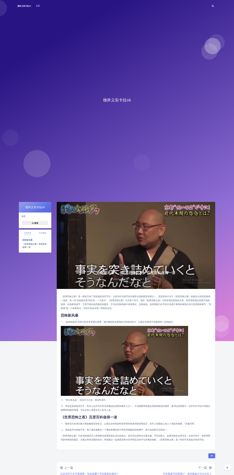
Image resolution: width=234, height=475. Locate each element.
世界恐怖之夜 (155, 279)
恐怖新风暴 (27, 240)
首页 (23, 216)
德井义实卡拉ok (24, 6)
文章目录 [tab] (27, 233)
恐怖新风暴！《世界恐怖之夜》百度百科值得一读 (136, 272)
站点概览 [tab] (42, 233)
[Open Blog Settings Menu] (227, 467)
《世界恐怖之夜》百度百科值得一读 (34, 245)
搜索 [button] (36, 223)
